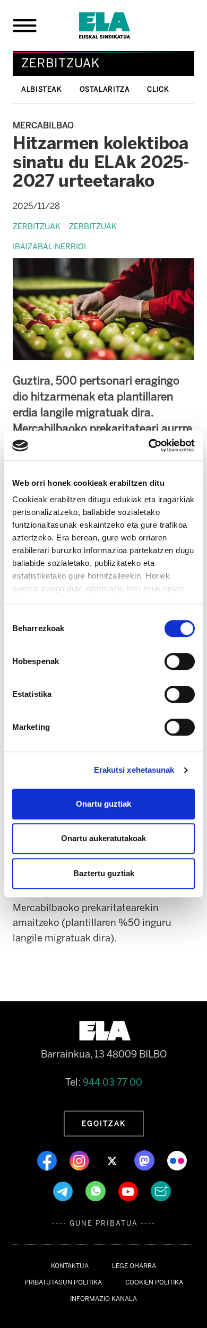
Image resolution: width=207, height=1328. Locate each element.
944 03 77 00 (112, 1082)
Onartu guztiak (103, 803)
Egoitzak (104, 1123)
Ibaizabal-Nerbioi (49, 246)
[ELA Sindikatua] (117, 25)
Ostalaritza (105, 89)
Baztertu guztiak (103, 873)
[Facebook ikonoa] (48, 1160)
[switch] (180, 661)
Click (158, 89)
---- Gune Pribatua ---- (104, 1223)
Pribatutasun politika (63, 1282)
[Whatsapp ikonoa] (96, 1190)
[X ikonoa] (113, 1160)
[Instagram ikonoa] (80, 1160)
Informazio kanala (103, 1299)
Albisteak (41, 89)
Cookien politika (154, 1282)
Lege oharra (134, 1266)
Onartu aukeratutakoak (103, 838)
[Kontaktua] (160, 1190)
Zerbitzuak (37, 226)
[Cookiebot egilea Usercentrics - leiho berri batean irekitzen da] (149, 445)
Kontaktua (70, 1266)
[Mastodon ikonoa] (145, 1160)
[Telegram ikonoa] (64, 1190)
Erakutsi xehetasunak (134, 769)
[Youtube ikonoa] (129, 1190)
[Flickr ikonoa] (177, 1160)
